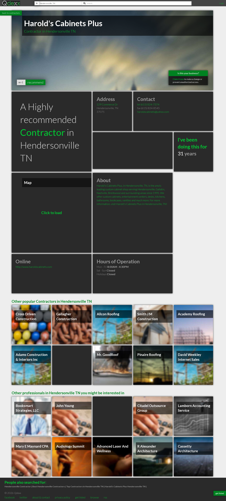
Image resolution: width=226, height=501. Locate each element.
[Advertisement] (133, 150)
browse (94, 497)
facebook (10, 497)
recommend (35, 82)
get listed (80, 497)
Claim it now (178, 79)
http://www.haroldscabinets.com (34, 266)
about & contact (41, 497)
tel (148, 104)
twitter (23, 497)
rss (105, 497)
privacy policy (62, 497)
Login (221, 3)
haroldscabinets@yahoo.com (153, 111)
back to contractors (11, 13)
